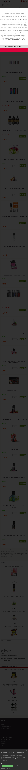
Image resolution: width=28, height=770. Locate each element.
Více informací (19, 755)
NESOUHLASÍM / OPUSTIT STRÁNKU (14, 46)
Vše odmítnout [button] (20, 766)
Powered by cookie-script (5, 768)
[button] (14, 763)
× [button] (26, 750)
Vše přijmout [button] (7, 766)
